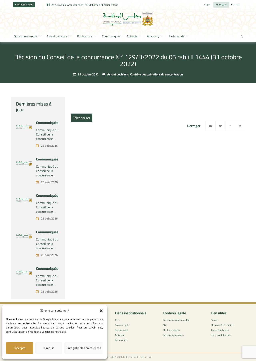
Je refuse (48, 348)
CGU (165, 325)
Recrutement (121, 330)
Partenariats (121, 340)
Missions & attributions (222, 325)
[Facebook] (230, 126)
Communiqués (47, 122)
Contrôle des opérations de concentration (156, 74)
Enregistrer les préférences (84, 348)
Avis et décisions (118, 74)
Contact (214, 320)
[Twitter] (220, 126)
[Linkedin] (240, 126)
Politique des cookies (173, 335)
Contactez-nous (24, 4)
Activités (119, 335)
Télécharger (81, 118)
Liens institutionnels (221, 335)
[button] (101, 311)
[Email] (211, 126)
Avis (117, 320)
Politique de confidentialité (176, 320)
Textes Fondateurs (220, 330)
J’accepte (19, 348)
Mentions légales (171, 330)
